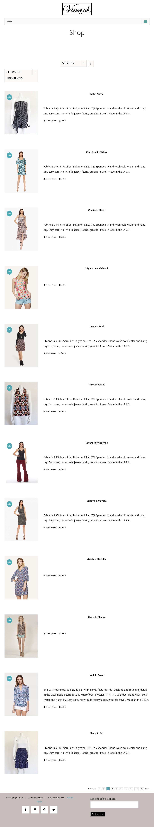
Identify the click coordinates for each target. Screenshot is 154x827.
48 (137, 789)
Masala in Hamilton (96, 559)
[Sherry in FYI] (21, 752)
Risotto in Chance (97, 617)
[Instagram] (35, 809)
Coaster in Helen (96, 210)
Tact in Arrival (96, 94)
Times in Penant (97, 384)
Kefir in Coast (96, 675)
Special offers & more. (103, 798)
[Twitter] (53, 809)
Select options (51, 121)
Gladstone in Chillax (96, 152)
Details (63, 121)
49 (142, 789)
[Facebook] (25, 809)
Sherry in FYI (96, 733)
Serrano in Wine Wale (97, 442)
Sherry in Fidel (96, 326)
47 (131, 789)
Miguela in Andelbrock (96, 268)
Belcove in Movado (97, 500)
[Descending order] (91, 64)
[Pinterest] (44, 809)
